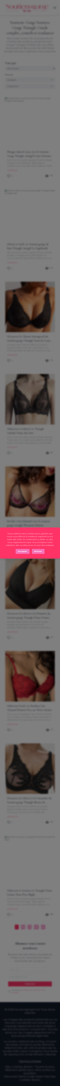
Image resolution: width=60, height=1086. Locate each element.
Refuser (38, 551)
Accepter (22, 551)
